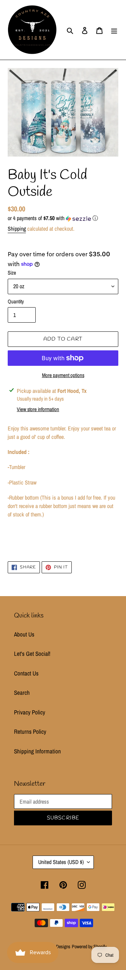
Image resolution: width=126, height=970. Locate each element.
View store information (38, 409)
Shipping (17, 228)
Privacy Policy (29, 712)
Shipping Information (37, 751)
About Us (24, 634)
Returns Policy (30, 731)
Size (12, 272)
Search (22, 692)
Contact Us (26, 673)
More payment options (63, 375)
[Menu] (114, 30)
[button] (53, 218)
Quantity (16, 301)
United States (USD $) (61, 862)
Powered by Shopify (89, 946)
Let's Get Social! (32, 653)
